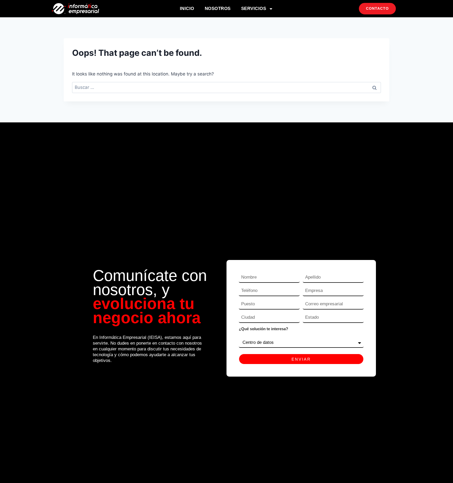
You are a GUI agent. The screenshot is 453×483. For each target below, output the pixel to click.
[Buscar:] (226, 87)
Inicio (187, 8)
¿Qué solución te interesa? (263, 329)
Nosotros (218, 8)
